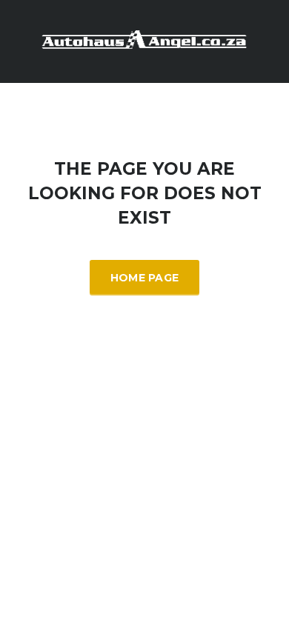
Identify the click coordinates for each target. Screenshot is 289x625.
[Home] (144, 40)
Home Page (144, 277)
